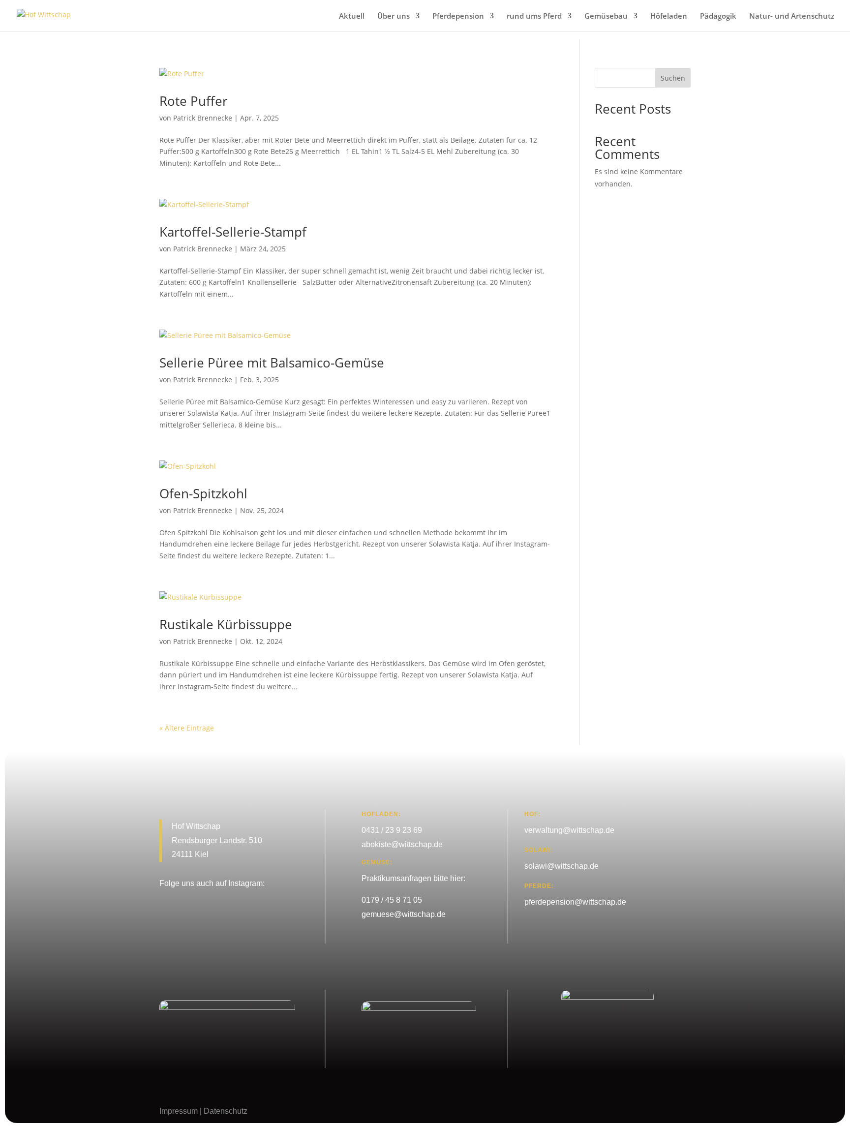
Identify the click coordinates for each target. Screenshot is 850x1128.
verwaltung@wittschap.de (569, 830)
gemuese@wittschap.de (404, 914)
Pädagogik (718, 16)
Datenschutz (225, 1111)
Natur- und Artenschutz (791, 16)
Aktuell (351, 16)
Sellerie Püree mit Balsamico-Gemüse (271, 362)
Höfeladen (668, 16)
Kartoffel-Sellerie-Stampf (232, 232)
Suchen (673, 78)
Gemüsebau (606, 16)
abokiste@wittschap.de (402, 844)
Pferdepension (458, 16)
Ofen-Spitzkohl (203, 493)
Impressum (178, 1111)
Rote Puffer (193, 101)
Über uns (393, 16)
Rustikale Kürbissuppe (225, 624)
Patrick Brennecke (202, 117)
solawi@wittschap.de (561, 866)
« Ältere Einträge (186, 727)
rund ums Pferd (534, 16)
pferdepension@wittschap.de (575, 902)
